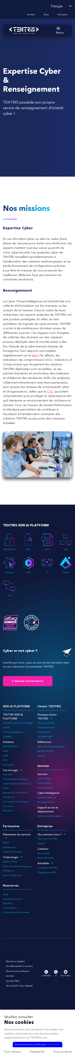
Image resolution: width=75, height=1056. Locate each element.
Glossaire (63, 14)
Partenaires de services (17, 834)
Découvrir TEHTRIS (48, 838)
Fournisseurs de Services (16, 801)
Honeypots (9, 572)
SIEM (47, 549)
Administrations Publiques (17, 783)
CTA (50, 391)
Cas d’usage (10, 770)
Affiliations (8, 870)
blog (35, 355)
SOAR (28, 572)
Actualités (43, 863)
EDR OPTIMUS (9, 549)
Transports (8, 797)
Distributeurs (10, 847)
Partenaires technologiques (17, 866)
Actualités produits (13, 899)
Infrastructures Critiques (15, 779)
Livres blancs (10, 908)
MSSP (6, 842)
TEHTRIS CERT (45, 736)
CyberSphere (44, 778)
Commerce (8, 806)
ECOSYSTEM (10, 861)
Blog (46, 14)
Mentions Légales (15, 961)
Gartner (41, 755)
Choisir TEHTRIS (46, 723)
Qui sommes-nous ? (50, 834)
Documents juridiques (17, 971)
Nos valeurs (44, 853)
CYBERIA (66, 572)
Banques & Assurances (15, 792)
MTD (28, 549)
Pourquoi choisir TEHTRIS (47, 716)
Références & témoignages (51, 746)
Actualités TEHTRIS (48, 867)
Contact (31, 14)
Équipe (41, 843)
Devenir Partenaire (12, 875)
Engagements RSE (47, 872)
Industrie (7, 774)
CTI (47, 572)
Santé (6, 788)
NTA (66, 549)
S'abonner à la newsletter (28, 680)
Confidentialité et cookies (19, 966)
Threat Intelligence (13, 732)
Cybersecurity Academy (50, 816)
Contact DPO (12, 981)
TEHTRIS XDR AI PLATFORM (17, 723)
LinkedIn (46, 975)
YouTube (65, 975)
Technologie (10, 857)
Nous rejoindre (46, 857)
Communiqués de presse (16, 912)
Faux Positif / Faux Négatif (19, 985)
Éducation (8, 810)
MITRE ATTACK (46, 751)
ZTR (9, 595)
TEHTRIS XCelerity (12, 852)
